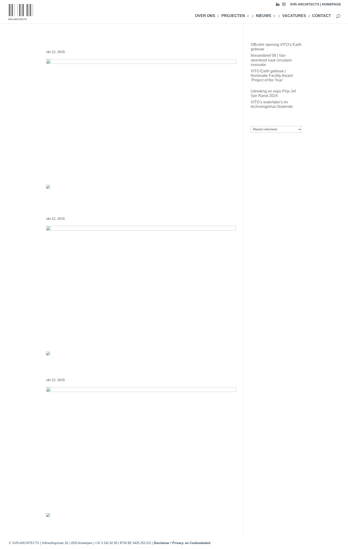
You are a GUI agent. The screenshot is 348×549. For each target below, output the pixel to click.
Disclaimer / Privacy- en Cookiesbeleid (182, 543)
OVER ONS (205, 16)
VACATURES (294, 16)
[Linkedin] (278, 6)
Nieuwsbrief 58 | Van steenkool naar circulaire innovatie (271, 59)
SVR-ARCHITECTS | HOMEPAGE (315, 4)
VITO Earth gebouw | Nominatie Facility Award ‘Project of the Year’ (272, 75)
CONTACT (321, 16)
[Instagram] (284, 6)
